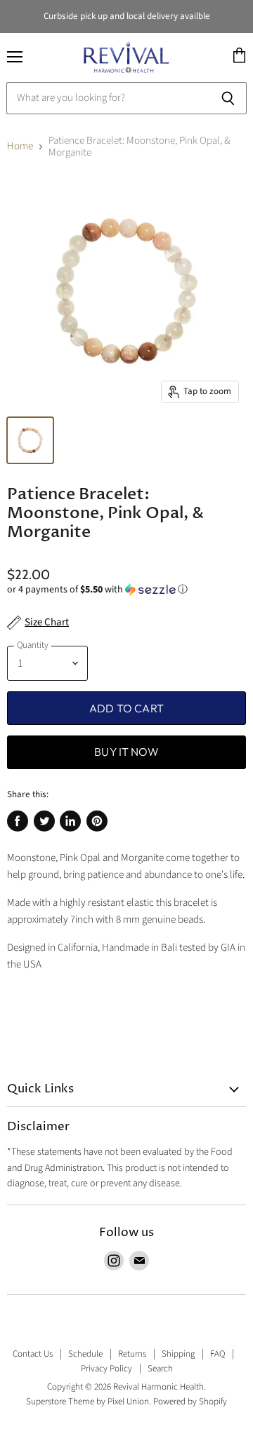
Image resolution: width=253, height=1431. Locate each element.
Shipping (178, 1354)
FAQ (217, 1354)
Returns (132, 1354)
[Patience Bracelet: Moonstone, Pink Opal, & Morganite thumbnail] (30, 440)
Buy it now (126, 752)
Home (20, 146)
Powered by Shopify (190, 1401)
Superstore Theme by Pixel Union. (88, 1401)
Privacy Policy (106, 1368)
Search (160, 1368)
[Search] (228, 98)
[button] (126, 590)
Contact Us (33, 1354)
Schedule (85, 1354)
